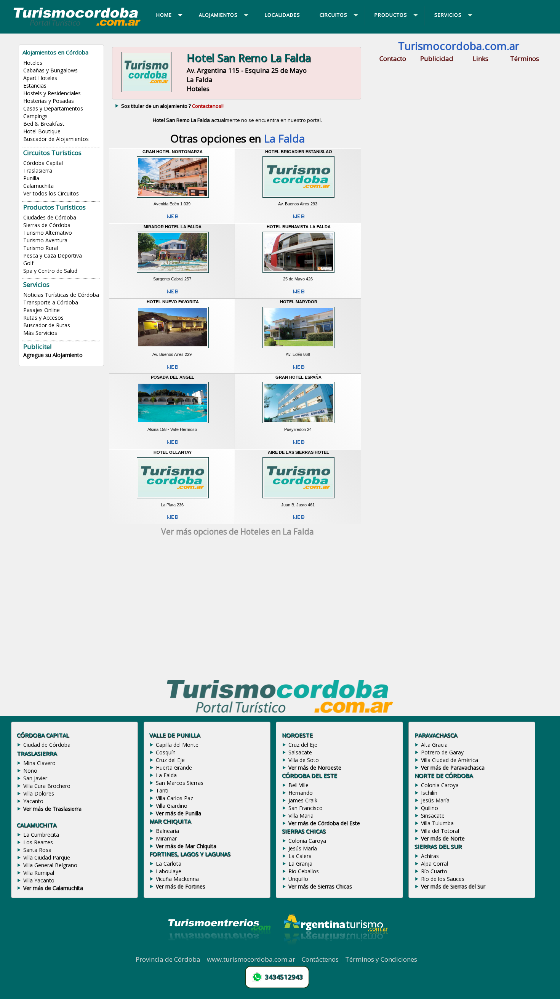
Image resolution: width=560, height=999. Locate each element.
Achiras (430, 856)
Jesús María (302, 848)
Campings (35, 116)
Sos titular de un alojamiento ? (172, 105)
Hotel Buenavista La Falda (299, 226)
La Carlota (168, 863)
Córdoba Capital (43, 162)
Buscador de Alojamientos (56, 138)
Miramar (166, 838)
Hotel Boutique (42, 131)
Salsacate (300, 752)
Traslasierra (37, 170)
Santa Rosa (37, 849)
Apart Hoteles (40, 78)
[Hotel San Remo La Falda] (146, 91)
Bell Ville (298, 785)
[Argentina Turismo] (335, 950)
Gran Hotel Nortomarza (172, 151)
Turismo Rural (40, 247)
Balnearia (167, 830)
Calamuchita (38, 185)
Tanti (162, 790)
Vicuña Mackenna (177, 878)
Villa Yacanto (38, 880)
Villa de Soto (303, 760)
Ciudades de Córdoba (49, 217)
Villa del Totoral (440, 830)
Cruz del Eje (170, 760)
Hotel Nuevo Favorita (173, 301)
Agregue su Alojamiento (53, 355)
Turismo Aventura (45, 240)
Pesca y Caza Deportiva (52, 255)
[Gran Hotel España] (298, 424)
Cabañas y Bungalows (50, 70)
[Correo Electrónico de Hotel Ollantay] (172, 520)
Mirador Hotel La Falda (173, 226)
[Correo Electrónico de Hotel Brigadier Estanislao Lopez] (298, 219)
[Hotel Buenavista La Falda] (298, 274)
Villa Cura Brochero (46, 785)
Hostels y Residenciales (52, 93)
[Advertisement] (237, 609)
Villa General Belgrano (50, 865)
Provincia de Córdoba (168, 959)
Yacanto (33, 801)
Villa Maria (301, 815)
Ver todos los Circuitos (51, 193)
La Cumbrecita (41, 834)
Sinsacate (433, 815)
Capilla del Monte (177, 744)
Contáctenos (320, 959)
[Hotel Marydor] (298, 349)
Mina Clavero (39, 763)
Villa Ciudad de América (449, 760)
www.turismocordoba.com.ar (251, 959)
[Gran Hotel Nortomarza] (173, 198)
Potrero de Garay (442, 752)
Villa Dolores (38, 793)
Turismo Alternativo (47, 232)
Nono (30, 770)
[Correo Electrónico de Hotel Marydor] (298, 370)
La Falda (166, 775)
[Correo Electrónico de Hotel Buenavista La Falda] (298, 294)
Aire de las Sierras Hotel (298, 452)
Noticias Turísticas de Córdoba (61, 294)
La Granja (300, 863)
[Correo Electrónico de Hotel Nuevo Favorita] (172, 370)
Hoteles (32, 62)
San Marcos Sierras (179, 782)
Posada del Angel (172, 377)
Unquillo (298, 878)
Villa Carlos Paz (174, 798)
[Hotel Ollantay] (173, 499)
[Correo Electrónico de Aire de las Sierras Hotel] (298, 520)
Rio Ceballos (303, 871)
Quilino (429, 808)
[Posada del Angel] (173, 424)
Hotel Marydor (298, 301)
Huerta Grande (174, 767)
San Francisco (305, 808)
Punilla (31, 178)
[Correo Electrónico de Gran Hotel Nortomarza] (172, 219)
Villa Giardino (171, 805)
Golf (28, 263)
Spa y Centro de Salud (50, 270)
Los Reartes (38, 842)
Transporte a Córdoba (50, 302)
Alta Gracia (434, 744)
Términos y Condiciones (381, 959)
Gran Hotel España (298, 377)
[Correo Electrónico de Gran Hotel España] (298, 445)
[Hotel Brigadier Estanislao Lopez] (298, 198)
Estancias (34, 85)
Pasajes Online (41, 310)
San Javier (35, 778)
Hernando (300, 792)
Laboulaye (168, 871)
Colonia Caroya (307, 840)
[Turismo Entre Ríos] (219, 950)
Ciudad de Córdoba (46, 744)
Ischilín (429, 792)
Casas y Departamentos (53, 108)
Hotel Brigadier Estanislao (298, 151)
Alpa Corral (434, 863)
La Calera (300, 856)
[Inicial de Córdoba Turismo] (77, 25)
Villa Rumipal (38, 872)
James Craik (302, 800)
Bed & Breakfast (43, 123)
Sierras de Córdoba (46, 225)
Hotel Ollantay (173, 452)
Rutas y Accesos (43, 317)
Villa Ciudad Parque (46, 857)
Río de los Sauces (442, 878)
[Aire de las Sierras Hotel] (298, 499)
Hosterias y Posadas (48, 100)
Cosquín (166, 752)
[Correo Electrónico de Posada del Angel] (172, 445)
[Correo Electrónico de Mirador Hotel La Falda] (172, 294)
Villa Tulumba (437, 823)
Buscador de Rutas (46, 325)
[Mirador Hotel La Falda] (173, 274)
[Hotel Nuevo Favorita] (173, 349)
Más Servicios (40, 332)
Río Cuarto (434, 871)
